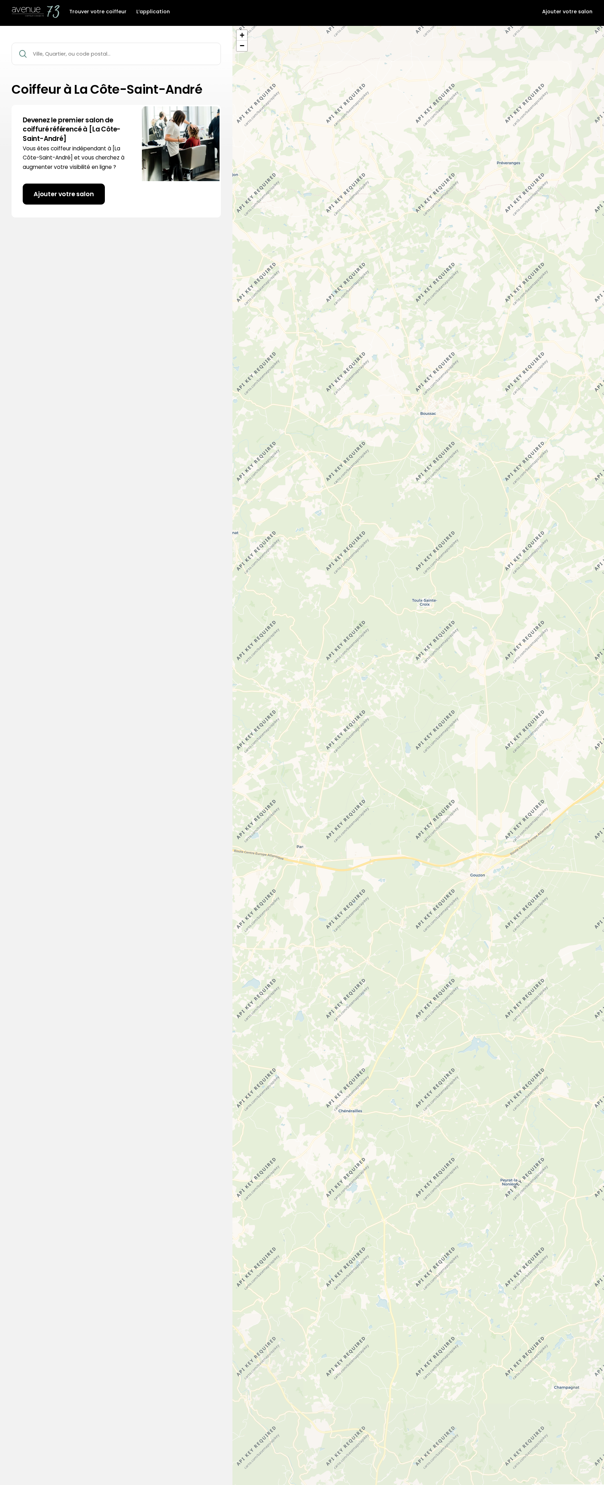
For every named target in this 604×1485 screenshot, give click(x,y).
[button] (242, 35)
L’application (153, 12)
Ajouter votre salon (567, 12)
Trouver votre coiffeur (98, 12)
